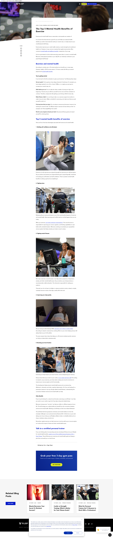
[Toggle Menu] (80, 3)
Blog (36, 21)
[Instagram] (86, 524)
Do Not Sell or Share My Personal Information (86, 527)
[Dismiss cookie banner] (81, 519)
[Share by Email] (21, 55)
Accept (68, 532)
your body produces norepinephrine (54, 222)
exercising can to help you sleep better (63, 328)
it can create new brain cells (64, 378)
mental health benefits (47, 71)
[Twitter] (21, 48)
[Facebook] (21, 51)
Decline (77, 532)
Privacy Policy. (74, 524)
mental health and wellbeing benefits (49, 51)
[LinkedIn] (21, 53)
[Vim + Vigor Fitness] (20, 4)
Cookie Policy (48, 526)
